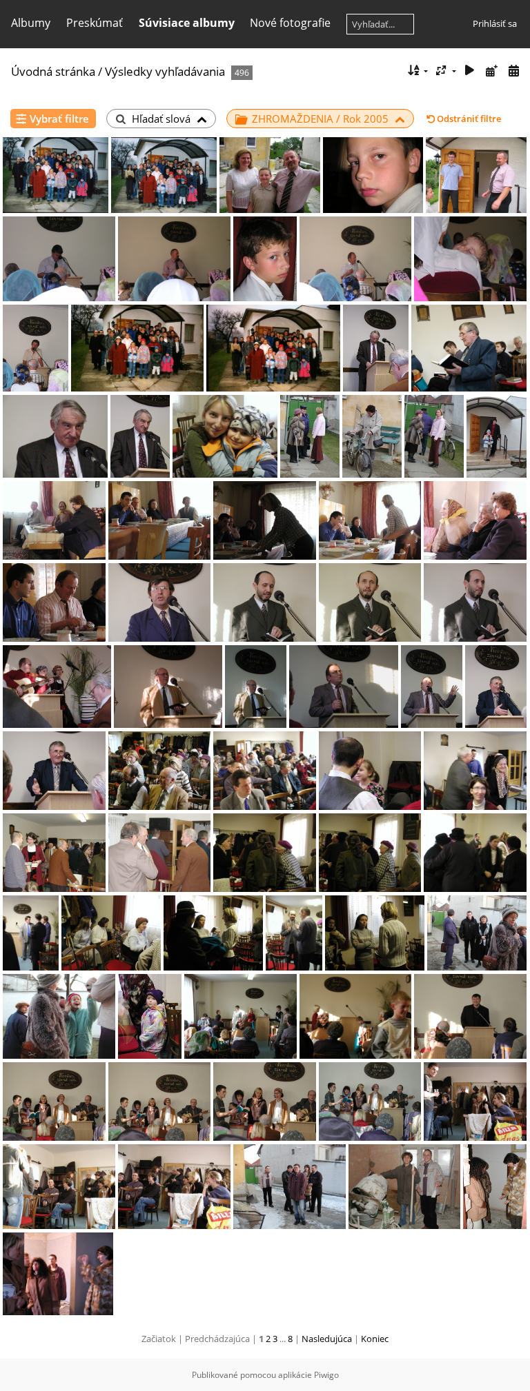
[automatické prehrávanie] (470, 70)
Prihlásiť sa (495, 23)
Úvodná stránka (53, 71)
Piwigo (326, 1375)
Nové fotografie (290, 22)
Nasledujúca (327, 1338)
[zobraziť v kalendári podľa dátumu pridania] (491, 70)
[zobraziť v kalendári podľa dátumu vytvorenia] (513, 70)
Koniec (375, 1338)
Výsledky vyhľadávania (165, 71)
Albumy (30, 22)
